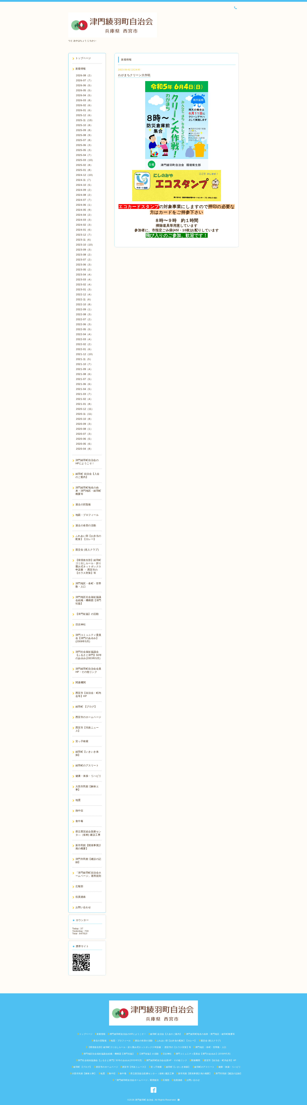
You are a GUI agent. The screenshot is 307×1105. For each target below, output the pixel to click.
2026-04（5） (84, 95)
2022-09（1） (84, 309)
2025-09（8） (84, 130)
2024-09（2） (84, 189)
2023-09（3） (84, 249)
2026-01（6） (84, 110)
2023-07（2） (84, 259)
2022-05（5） (84, 329)
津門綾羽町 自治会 (144, 1100)
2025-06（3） (84, 145)
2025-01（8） (84, 170)
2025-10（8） (84, 125)
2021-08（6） (84, 374)
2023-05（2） (84, 269)
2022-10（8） (84, 304)
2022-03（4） (84, 339)
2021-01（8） (84, 404)
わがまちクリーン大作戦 (134, 75)
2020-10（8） (84, 418)
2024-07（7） (84, 199)
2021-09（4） (84, 369)
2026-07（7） (84, 80)
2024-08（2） (84, 194)
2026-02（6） (84, 105)
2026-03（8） (84, 100)
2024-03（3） (84, 219)
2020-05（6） (84, 443)
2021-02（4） (84, 399)
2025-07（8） (84, 140)
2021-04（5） (84, 389)
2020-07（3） (84, 433)
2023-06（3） (84, 264)
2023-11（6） (84, 239)
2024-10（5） (84, 184)
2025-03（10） (85, 160)
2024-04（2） (84, 214)
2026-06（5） (84, 85)
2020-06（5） (84, 438)
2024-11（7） (84, 180)
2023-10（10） (85, 244)
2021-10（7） (84, 364)
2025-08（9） (84, 135)
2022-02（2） (84, 344)
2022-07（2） (84, 319)
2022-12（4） (84, 294)
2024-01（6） (84, 229)
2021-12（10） (85, 354)
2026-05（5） (84, 90)
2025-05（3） (84, 150)
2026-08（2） (84, 75)
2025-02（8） (84, 165)
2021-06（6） (84, 384)
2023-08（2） (84, 254)
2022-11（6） (84, 299)
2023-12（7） (84, 234)
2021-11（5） (84, 359)
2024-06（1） (84, 204)
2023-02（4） (84, 284)
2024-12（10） (85, 175)
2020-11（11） (85, 413)
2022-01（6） (84, 349)
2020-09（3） (84, 423)
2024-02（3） (84, 224)
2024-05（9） (84, 209)
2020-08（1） (84, 428)
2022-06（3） (84, 324)
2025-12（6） (84, 115)
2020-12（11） (85, 409)
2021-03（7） (84, 394)
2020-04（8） (84, 448)
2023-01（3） (84, 289)
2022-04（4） (84, 334)
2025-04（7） (84, 155)
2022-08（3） (84, 314)
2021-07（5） (84, 379)
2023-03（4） (84, 279)
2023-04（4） (84, 274)
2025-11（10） (85, 120)
